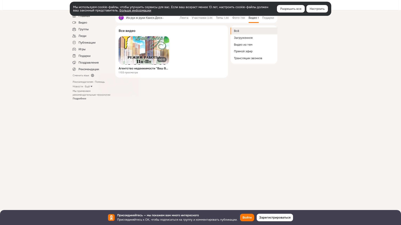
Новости (78, 86)
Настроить (317, 9)
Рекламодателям (83, 82)
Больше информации (135, 10)
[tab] (184, 17)
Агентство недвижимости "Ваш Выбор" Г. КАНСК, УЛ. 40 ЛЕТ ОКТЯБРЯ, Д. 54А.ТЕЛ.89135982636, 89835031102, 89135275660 (144, 68)
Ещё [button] (87, 86)
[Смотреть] (144, 50)
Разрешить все (290, 9)
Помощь (100, 82)
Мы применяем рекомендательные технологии (91, 94)
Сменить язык (81, 75)
